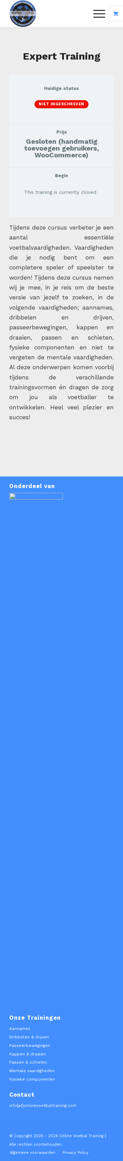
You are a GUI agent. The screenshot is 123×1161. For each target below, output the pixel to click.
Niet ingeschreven (61, 104)
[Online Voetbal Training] (51, 13)
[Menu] (95, 13)
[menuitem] (100, 13)
